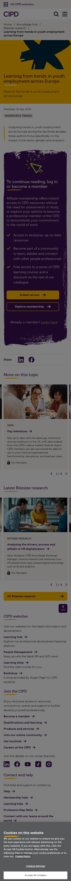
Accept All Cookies (35, 875)
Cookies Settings (35, 866)
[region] (35, 851)
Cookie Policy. (23, 856)
